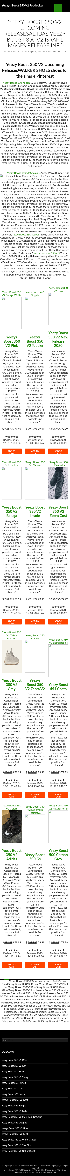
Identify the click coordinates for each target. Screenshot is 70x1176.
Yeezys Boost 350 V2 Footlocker (22, 5)
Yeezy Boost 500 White (20, 1002)
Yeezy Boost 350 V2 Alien (34, 1170)
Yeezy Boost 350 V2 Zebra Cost (58, 512)
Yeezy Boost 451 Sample (14, 1106)
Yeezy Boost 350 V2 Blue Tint (25, 1021)
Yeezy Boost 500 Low (12, 1089)
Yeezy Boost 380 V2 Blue (33, 996)
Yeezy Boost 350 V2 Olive (14, 1060)
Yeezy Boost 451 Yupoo (55, 1021)
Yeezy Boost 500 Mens (56, 1170)
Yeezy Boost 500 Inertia (13, 1094)
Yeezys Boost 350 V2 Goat (15, 1100)
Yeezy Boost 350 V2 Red (26, 234)
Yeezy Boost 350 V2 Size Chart (17, 1145)
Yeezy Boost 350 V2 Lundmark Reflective (35, 809)
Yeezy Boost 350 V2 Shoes (24, 981)
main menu (66, 8)
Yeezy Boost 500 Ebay (13, 1072)
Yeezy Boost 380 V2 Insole (35, 512)
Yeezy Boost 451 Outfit (47, 253)
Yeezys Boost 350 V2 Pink (11, 342)
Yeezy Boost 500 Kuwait (16, 52)
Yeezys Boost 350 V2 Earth (15, 1134)
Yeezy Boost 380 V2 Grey (11, 685)
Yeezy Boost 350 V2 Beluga (11, 512)
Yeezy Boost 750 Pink (13, 1170)
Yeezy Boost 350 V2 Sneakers (24, 173)
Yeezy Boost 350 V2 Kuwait (23, 984)
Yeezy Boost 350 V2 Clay (14, 1066)
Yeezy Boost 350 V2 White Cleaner (34, 1015)
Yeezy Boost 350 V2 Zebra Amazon (11, 635)
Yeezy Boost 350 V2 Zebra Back (36, 1166)
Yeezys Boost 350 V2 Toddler (35, 342)
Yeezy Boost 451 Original (31, 1018)
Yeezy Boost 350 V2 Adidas (11, 855)
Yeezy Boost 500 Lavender (26, 1012)
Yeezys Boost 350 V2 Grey (48, 1002)
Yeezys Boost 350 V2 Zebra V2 (35, 685)
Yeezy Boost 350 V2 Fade (14, 1111)
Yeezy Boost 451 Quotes (52, 52)
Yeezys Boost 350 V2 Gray (15, 1128)
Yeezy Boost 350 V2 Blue (22, 987)
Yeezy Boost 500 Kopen (16, 83)
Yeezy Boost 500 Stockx (45, 1172)
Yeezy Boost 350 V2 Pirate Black (29, 1009)
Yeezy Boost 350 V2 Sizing (15, 1077)
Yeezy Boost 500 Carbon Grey (58, 855)
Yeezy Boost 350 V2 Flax (32, 1005)
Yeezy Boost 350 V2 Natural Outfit (19, 1151)
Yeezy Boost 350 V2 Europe (26, 999)
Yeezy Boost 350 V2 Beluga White (30, 993)
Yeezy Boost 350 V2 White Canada (19, 1140)
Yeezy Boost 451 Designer (15, 1123)
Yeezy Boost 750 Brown (24, 1172)
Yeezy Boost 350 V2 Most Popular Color (22, 1117)
